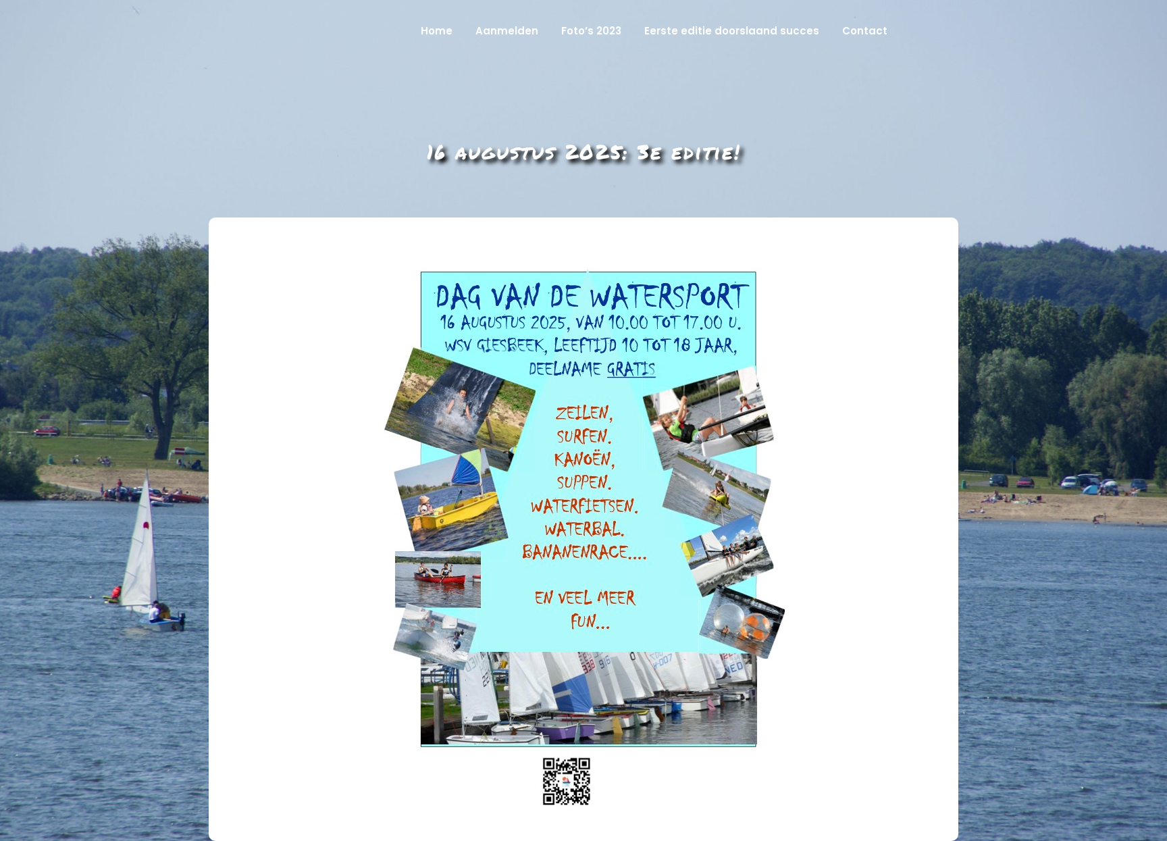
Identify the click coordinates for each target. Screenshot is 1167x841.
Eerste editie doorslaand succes (731, 31)
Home (436, 31)
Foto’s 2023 (591, 31)
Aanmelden (506, 31)
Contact (864, 31)
